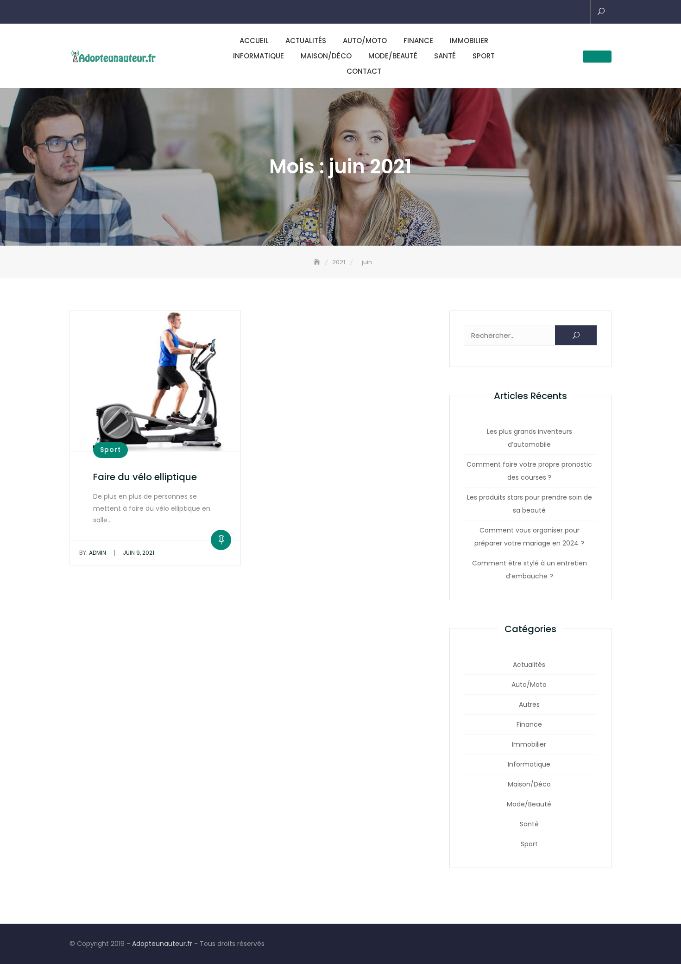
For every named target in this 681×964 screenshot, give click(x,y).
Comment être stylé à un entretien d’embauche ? (529, 569)
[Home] (318, 262)
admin (92, 553)
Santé (445, 56)
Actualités (305, 40)
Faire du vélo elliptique (145, 476)
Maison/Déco (326, 56)
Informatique (258, 56)
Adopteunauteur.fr (162, 943)
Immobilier (469, 40)
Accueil (254, 40)
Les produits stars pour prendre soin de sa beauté (529, 504)
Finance (418, 40)
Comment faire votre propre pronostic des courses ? (529, 471)
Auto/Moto (365, 40)
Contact (364, 71)
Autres (529, 704)
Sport (484, 56)
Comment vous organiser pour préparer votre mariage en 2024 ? (529, 537)
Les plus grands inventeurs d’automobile (529, 438)
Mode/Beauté (392, 56)
